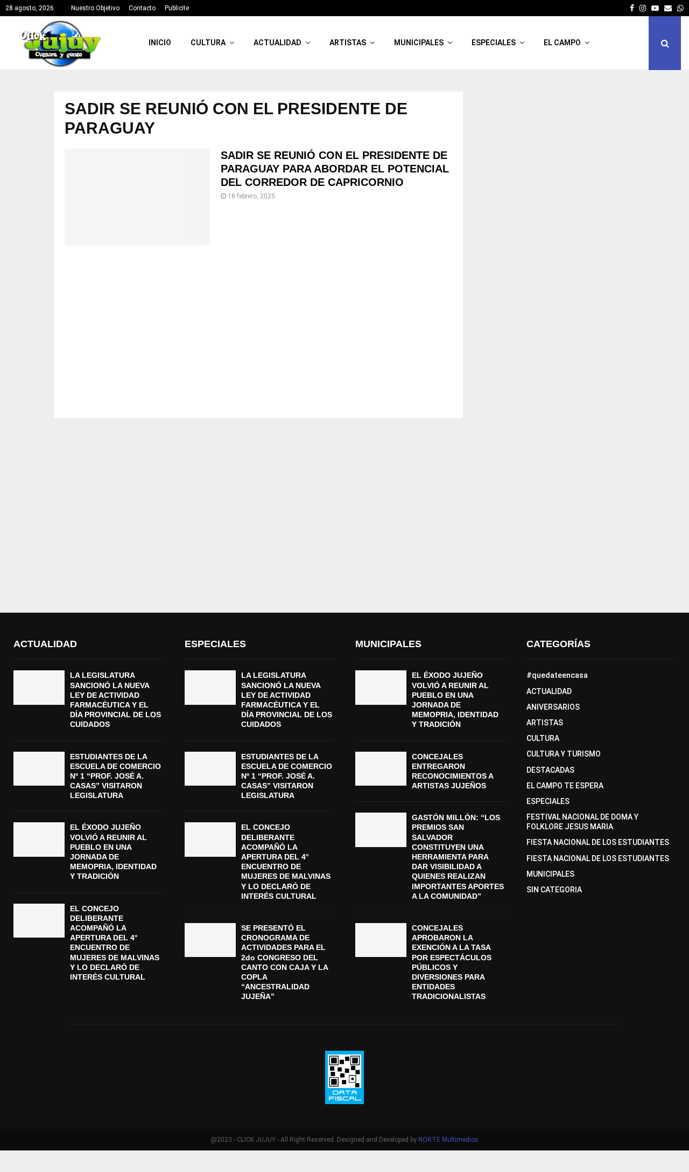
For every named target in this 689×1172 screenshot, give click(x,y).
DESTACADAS (550, 770)
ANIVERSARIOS (553, 707)
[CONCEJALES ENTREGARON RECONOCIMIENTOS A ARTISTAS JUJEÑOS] (380, 769)
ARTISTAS (347, 42)
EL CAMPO (562, 42)
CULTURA (208, 42)
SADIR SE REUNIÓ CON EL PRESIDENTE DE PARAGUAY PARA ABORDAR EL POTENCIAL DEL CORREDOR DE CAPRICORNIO (335, 168)
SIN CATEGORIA (554, 889)
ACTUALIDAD (277, 42)
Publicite (177, 8)
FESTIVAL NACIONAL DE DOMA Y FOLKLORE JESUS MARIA (582, 822)
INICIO (160, 42)
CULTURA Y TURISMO (563, 754)
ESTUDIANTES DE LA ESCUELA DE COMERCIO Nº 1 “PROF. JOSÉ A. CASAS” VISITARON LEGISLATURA (115, 776)
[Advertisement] (258, 331)
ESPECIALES (494, 42)
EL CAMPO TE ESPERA (564, 785)
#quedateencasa (557, 675)
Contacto (142, 8)
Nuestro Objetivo (95, 8)
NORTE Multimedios (448, 1139)
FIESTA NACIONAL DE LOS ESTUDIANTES (597, 842)
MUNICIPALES (419, 42)
